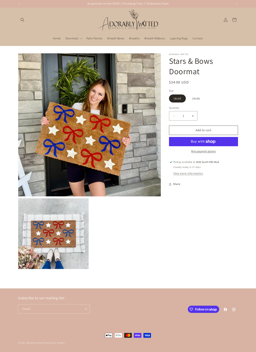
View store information (188, 173)
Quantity (174, 108)
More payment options (203, 151)
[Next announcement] (236, 4)
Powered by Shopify (54, 342)
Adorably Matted (35, 342)
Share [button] (176, 184)
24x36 (196, 98)
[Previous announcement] (19, 4)
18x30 (177, 98)
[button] (22, 19)
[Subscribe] (85, 309)
